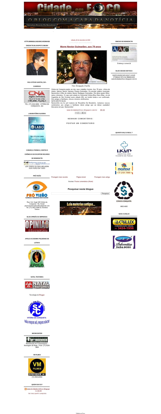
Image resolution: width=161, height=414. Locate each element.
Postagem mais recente (59, 177)
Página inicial (81, 177)
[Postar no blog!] (78, 113)
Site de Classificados (85, 30)
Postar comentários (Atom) (83, 181)
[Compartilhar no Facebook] (83, 113)
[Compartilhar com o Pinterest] (85, 113)
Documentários (69, 30)
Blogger (41, 295)
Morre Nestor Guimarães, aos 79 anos (80, 46)
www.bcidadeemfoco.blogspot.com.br (38, 390)
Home (59, 30)
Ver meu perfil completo (37, 393)
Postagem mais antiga (102, 177)
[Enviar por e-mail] (76, 113)
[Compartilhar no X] (80, 113)
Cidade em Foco (80, 413)
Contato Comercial (101, 30)
